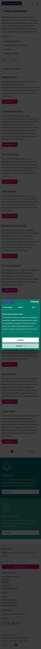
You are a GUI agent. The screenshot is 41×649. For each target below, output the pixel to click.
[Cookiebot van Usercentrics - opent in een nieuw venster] (30, 302)
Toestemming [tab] (7, 307)
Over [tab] (33, 307)
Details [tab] (20, 307)
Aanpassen (19, 346)
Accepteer (20, 340)
